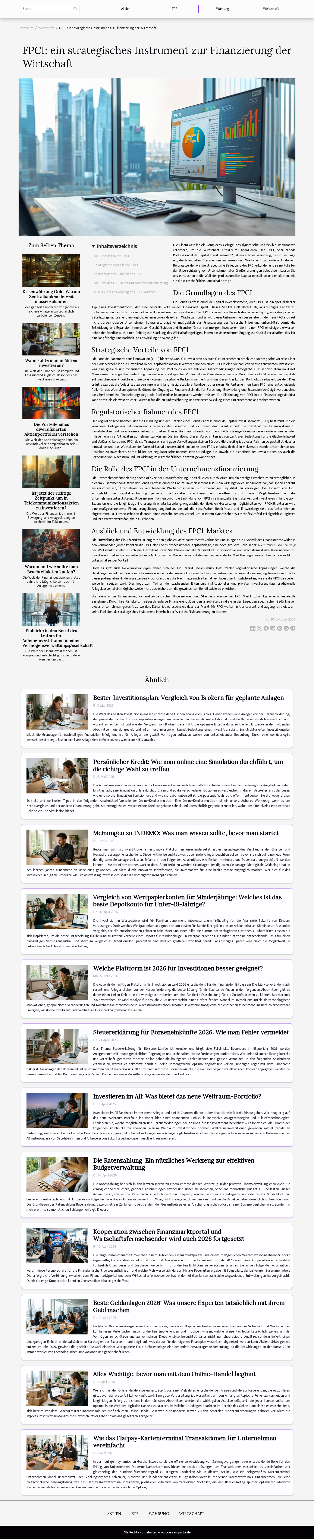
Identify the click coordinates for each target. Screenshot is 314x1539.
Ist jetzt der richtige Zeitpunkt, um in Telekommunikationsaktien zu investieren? (51, 500)
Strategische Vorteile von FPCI (116, 265)
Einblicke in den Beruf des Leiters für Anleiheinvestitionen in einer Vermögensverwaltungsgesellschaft (57, 638)
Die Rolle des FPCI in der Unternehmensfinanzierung (131, 283)
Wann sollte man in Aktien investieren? (51, 363)
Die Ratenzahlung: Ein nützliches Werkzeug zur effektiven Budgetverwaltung (173, 1164)
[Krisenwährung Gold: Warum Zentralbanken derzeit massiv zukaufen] (51, 270)
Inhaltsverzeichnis (117, 246)
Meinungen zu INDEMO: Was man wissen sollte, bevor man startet (186, 833)
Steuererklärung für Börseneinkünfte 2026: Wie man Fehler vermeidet (191, 1032)
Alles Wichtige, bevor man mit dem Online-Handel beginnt (174, 1374)
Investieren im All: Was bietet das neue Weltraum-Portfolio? (177, 1096)
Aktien (125, 9)
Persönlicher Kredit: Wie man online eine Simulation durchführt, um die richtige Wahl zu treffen (188, 765)
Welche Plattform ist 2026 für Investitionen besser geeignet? (178, 968)
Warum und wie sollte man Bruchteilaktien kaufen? (51, 569)
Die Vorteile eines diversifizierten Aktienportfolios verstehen (51, 429)
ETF (174, 9)
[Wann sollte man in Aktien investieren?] (51, 339)
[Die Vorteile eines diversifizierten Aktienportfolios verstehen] (51, 403)
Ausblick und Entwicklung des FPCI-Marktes (124, 292)
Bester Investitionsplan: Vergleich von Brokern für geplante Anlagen (188, 698)
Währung (222, 9)
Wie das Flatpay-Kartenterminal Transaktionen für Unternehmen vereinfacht (184, 1441)
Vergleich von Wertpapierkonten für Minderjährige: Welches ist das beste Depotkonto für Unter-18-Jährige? (187, 900)
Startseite (26, 28)
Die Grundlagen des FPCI (111, 256)
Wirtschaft (271, 9)
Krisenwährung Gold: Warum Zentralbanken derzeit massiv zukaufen (51, 296)
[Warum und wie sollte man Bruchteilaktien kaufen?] (51, 545)
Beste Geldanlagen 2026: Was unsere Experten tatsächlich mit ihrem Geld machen (189, 1306)
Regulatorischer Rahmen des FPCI (118, 274)
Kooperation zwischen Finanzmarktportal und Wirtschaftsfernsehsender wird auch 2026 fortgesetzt (168, 1235)
